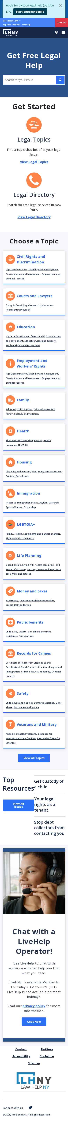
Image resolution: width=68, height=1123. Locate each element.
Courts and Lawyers (34, 295)
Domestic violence (44, 702)
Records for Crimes (34, 653)
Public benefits (30, 622)
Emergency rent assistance (47, 471)
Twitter (30, 1107)
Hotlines (16, 24)
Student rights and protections (23, 345)
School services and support (39, 340)
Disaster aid (25, 631)
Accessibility (21, 1056)
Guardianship (13, 564)
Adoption (11, 409)
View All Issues (18, 805)
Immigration (28, 493)
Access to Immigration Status (22, 502)
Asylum (43, 502)
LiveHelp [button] (26, 24)
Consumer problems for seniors (37, 600)
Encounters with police (26, 707)
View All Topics (34, 758)
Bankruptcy (12, 600)
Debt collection (22, 604)
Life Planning (29, 555)
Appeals (10, 733)
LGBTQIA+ (26, 524)
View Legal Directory (34, 217)
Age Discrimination (16, 269)
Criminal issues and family (35, 671)
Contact (21, 1049)
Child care (11, 631)
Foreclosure (22, 476)
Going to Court (14, 305)
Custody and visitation (26, 413)
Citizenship (30, 507)
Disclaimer (47, 1056)
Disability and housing (18, 471)
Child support (24, 409)
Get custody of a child (49, 784)
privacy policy (34, 1006)
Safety (22, 693)
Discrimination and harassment (23, 274)
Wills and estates (21, 573)
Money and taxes (32, 591)
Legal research (31, 305)
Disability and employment (43, 269)
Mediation (47, 305)
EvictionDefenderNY (30, 12)
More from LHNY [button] (11, 21)
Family (23, 400)
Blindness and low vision (19, 440)
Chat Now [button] (34, 1022)
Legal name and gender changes (41, 533)
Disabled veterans (26, 733)
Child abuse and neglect (19, 702)
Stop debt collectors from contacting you (49, 827)
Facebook (25, 1108)
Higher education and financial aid (25, 336)
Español (7, 24)
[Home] (9, 32)
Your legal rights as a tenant (44, 804)
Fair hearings (26, 636)
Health (23, 431)
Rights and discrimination (20, 538)
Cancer (38, 440)
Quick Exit (61, 22)
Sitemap (34, 1063)
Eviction (10, 476)
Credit (9, 604)
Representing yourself (18, 309)
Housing (24, 462)
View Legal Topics (34, 162)
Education (26, 327)
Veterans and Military (36, 724)
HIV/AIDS (23, 445)
